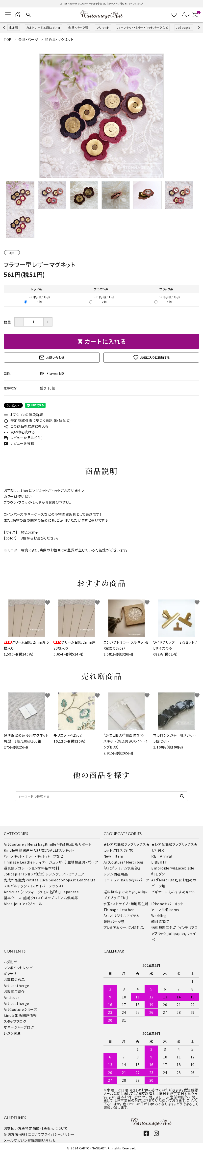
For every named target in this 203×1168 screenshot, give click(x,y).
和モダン (158, 873)
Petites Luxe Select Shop (47, 879)
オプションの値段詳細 (23, 414)
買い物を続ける (19, 431)
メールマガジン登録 (19, 1140)
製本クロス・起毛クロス (22, 897)
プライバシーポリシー (58, 1134)
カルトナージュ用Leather (43, 27)
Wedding (159, 915)
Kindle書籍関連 (17, 850)
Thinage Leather (118, 909)
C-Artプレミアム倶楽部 (59, 897)
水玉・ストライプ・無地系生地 (126, 903)
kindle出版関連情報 (20, 1015)
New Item (113, 856)
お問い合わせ (52, 357)
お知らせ (10, 961)
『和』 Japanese (66, 891)
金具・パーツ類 (78, 27)
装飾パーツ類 (114, 921)
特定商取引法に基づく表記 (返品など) (37, 420)
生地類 (13, 27)
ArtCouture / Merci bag (24, 844)
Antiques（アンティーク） (23, 891)
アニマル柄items (165, 909)
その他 (48, 891)
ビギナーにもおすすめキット (173, 891)
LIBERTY (159, 862)
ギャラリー (12, 973)
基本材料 (52, 868)
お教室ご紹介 (14, 991)
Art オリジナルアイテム (121, 915)
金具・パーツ (88, 862)
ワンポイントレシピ (18, 967)
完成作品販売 (14, 879)
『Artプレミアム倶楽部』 (121, 868)
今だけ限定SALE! (44, 850)
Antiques (12, 997)
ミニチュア (76, 873)
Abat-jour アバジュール (23, 903)
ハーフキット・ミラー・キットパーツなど (142, 27)
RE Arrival (161, 856)
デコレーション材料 (30, 868)
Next (198, 27)
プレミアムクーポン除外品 (123, 927)
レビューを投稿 (19, 443)
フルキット (103, 27)
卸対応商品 (160, 921)
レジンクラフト (57, 873)
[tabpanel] (101, 116)
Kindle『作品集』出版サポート (68, 844)
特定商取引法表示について (46, 1128)
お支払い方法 (14, 1128)
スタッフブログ (15, 1021)
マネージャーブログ (19, 1027)
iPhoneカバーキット (167, 903)
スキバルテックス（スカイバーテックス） (34, 885)
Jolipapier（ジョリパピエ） (25, 873)
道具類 (9, 868)
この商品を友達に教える (26, 426)
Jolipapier (184, 27)
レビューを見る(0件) (23, 437)
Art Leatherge (83, 879)
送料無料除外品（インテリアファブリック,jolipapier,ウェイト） (174, 933)
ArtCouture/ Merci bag (123, 862)
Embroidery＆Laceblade (172, 868)
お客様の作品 (14, 979)
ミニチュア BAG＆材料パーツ (126, 879)
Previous (4, 27)
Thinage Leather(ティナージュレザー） (35, 862)
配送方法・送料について (22, 1134)
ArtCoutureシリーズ (20, 1009)
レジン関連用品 (115, 873)
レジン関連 (12, 1033)
